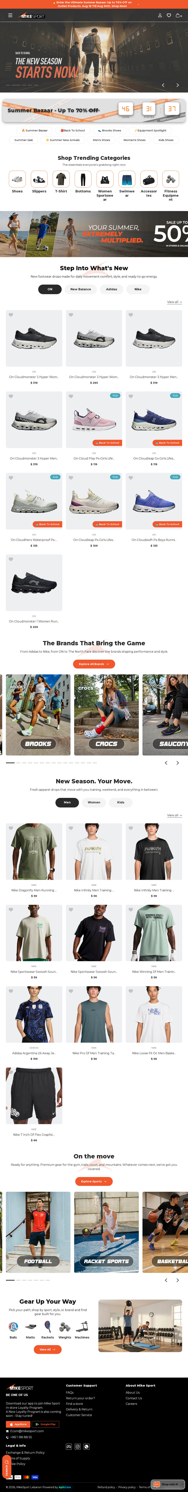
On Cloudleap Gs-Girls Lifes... (154, 458)
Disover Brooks (160, 73)
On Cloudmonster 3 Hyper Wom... (34, 377)
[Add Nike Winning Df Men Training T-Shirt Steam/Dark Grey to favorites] (131, 910)
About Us (133, 1392)
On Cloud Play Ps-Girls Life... (94, 458)
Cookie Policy (15, 1464)
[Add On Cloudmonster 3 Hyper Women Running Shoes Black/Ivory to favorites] (11, 315)
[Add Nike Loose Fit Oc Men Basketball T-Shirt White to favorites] (131, 991)
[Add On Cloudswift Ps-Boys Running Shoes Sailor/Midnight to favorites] (131, 478)
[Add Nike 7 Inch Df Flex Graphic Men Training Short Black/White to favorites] (11, 1072)
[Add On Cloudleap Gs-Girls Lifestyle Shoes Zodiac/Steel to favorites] (131, 396)
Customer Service (79, 1415)
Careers (131, 1404)
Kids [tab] (120, 802)
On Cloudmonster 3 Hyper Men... (154, 377)
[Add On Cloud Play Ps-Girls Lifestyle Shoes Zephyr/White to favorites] (71, 396)
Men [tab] (67, 802)
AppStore (21, 1424)
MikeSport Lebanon (29, 1487)
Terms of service (149, 1487)
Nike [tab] (138, 289)
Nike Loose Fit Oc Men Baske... (154, 1053)
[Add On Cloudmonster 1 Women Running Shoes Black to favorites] (11, 559)
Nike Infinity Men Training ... (94, 890)
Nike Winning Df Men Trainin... (154, 972)
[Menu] (10, 15)
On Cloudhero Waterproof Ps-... (34, 540)
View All (45, 1349)
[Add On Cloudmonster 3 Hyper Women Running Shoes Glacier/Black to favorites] (71, 315)
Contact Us (134, 1398)
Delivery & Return (79, 1409)
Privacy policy (127, 1487)
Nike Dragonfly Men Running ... (34, 890)
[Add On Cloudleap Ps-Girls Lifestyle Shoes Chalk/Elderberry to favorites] (71, 478)
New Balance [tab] (80, 289)
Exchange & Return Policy (25, 1452)
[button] (177, 15)
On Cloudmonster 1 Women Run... (34, 621)
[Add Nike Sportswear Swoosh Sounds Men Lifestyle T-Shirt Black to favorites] (71, 910)
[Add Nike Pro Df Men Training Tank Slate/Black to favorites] (71, 991)
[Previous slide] (163, 85)
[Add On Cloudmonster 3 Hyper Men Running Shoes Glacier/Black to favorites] (11, 396)
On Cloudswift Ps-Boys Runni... (154, 540)
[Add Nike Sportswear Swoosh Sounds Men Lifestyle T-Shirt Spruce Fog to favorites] (11, 910)
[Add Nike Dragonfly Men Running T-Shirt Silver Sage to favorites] (11, 828)
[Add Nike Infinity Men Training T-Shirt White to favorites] (71, 828)
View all (172, 302)
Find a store (74, 1404)
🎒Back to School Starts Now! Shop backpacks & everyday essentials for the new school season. (92, 4)
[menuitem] (94, 1393)
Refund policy (106, 1487)
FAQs (69, 1392)
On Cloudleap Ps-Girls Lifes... (94, 540)
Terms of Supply (18, 1458)
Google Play (48, 1424)
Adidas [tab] (111, 289)
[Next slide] (177, 85)
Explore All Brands (91, 664)
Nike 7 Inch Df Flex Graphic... (34, 1134)
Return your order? (80, 1398)
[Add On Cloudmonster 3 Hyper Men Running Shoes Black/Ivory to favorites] (131, 315)
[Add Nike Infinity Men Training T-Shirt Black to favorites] (131, 828)
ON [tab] (50, 289)
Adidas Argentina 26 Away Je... (34, 1053)
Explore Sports (91, 1181)
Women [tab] (94, 802)
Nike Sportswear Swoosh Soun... (34, 972)
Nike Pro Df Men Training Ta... (94, 1053)
